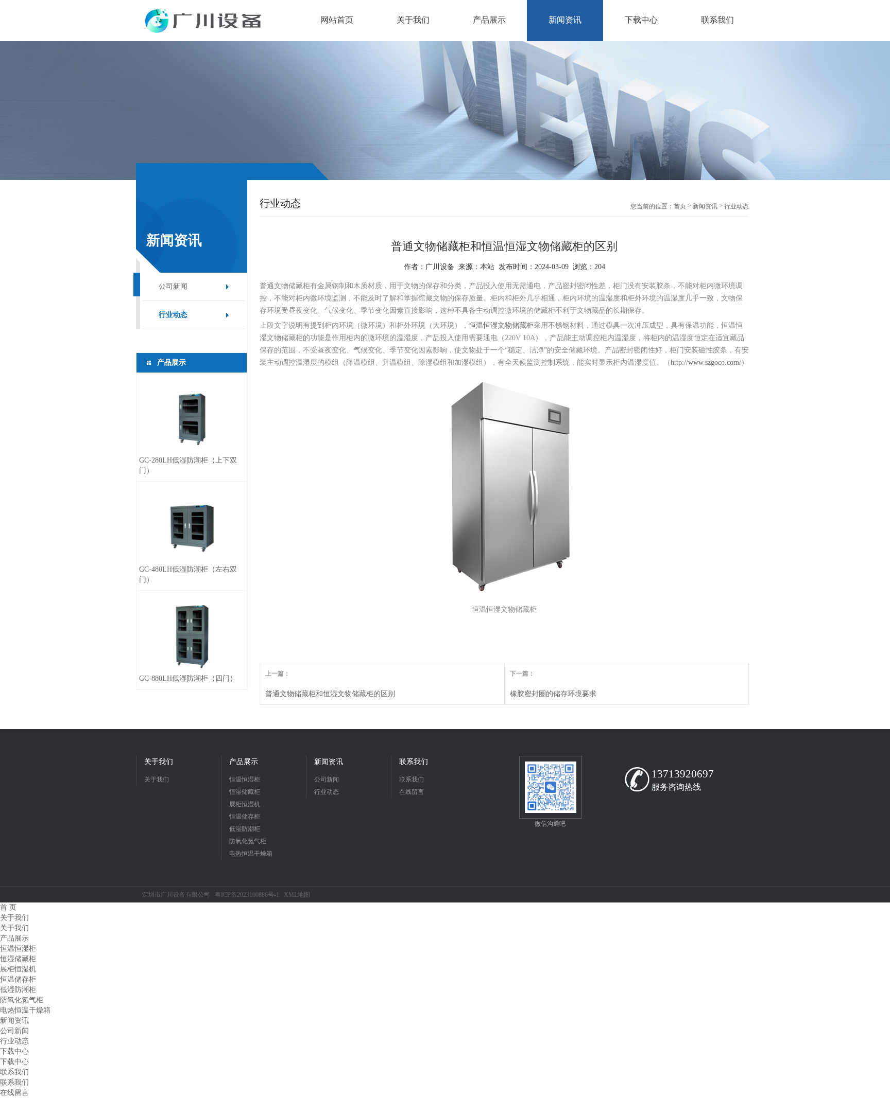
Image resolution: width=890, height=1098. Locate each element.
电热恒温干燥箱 (250, 853)
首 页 (8, 907)
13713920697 (683, 774)
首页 (680, 206)
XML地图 (297, 894)
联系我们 (413, 762)
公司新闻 (173, 286)
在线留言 (411, 791)
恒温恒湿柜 (244, 779)
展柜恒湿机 (244, 804)
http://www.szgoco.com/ (706, 362)
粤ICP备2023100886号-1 (247, 894)
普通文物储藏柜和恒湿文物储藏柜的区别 (330, 694)
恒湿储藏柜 (244, 791)
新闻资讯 (705, 206)
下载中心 (14, 1051)
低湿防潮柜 (244, 829)
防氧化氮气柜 (247, 841)
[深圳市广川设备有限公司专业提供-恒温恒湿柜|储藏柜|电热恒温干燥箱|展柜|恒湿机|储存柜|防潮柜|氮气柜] (203, 21)
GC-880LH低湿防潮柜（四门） (188, 678)
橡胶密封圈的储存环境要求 (553, 694)
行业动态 (173, 314)
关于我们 (158, 762)
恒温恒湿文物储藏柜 (501, 325)
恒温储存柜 (244, 816)
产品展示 (243, 762)
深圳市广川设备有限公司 (176, 894)
